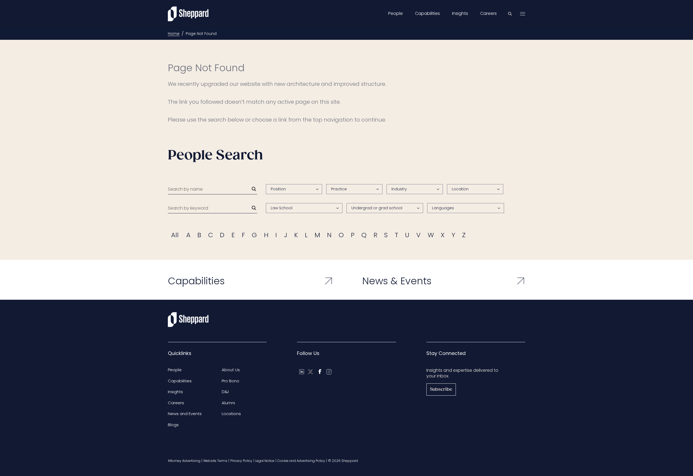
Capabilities (427, 14)
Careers (488, 14)
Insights (460, 14)
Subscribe (441, 389)
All (175, 234)
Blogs (173, 425)
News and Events (185, 413)
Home (173, 33)
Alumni (228, 403)
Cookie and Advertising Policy (301, 460)
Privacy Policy (241, 460)
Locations (231, 413)
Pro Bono (230, 381)
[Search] (254, 189)
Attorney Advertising (184, 460)
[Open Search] (510, 13)
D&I (225, 392)
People (395, 14)
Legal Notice (264, 460)
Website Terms (215, 460)
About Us (231, 370)
